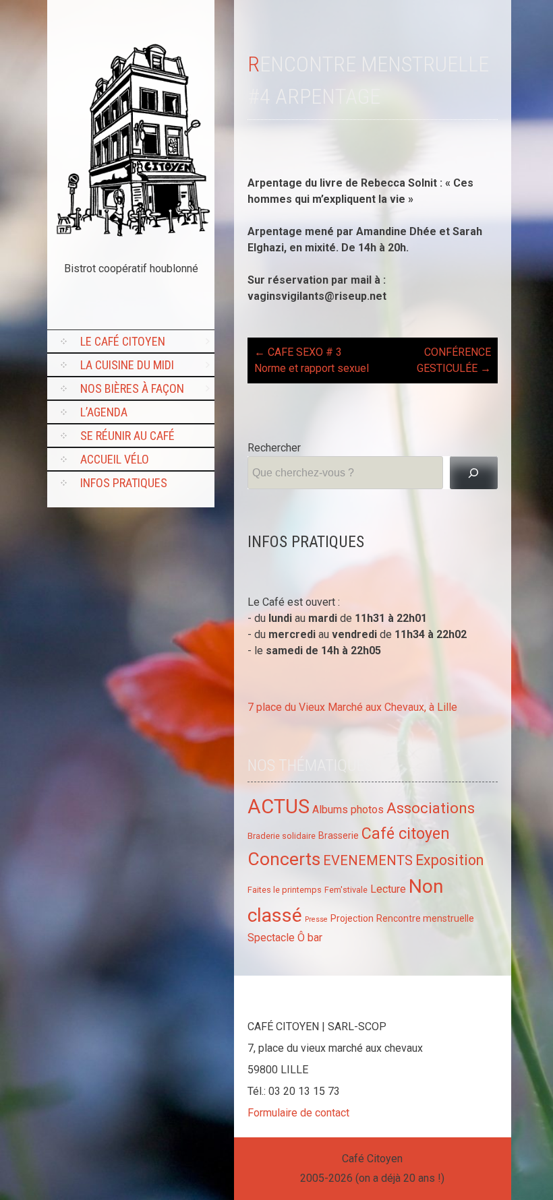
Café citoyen (405, 833)
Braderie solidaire (282, 836)
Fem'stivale (346, 890)
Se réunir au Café (127, 436)
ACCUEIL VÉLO (114, 459)
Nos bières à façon (132, 388)
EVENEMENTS (368, 860)
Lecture (388, 889)
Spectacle (271, 937)
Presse (316, 919)
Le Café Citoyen (122, 341)
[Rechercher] (474, 472)
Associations (430, 808)
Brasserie (338, 835)
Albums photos (348, 809)
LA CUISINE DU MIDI (127, 365)
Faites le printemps (285, 890)
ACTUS (279, 806)
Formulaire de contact (298, 1112)
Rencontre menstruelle (425, 918)
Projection (352, 918)
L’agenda (103, 412)
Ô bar (309, 937)
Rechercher (274, 447)
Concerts (284, 858)
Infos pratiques (123, 483)
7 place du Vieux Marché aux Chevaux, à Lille (352, 707)
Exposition (449, 860)
